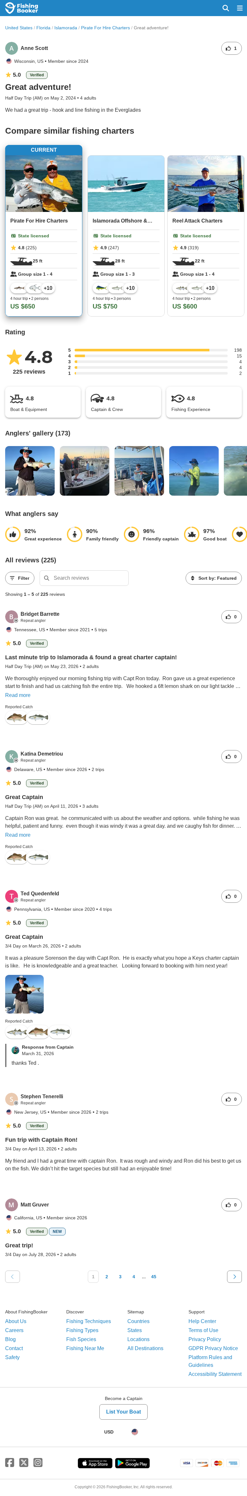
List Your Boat (123, 1412)
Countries (138, 1321)
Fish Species (81, 1339)
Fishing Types (82, 1330)
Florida (43, 27)
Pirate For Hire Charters (105, 27)
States (134, 1330)
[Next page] (234, 1277)
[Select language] (135, 1432)
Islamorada (65, 27)
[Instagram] (37, 1463)
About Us (15, 1321)
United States (18, 27)
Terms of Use (203, 1330)
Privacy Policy (204, 1339)
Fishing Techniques (88, 1321)
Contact (14, 1348)
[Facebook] (9, 1463)
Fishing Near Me (85, 1348)
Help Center (202, 1321)
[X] (23, 1463)
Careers (14, 1330)
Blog (10, 1339)
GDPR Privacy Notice (213, 1348)
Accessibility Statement (215, 1374)
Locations (138, 1339)
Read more (18, 695)
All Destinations (145, 1348)
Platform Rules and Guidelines (210, 1361)
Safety (12, 1357)
